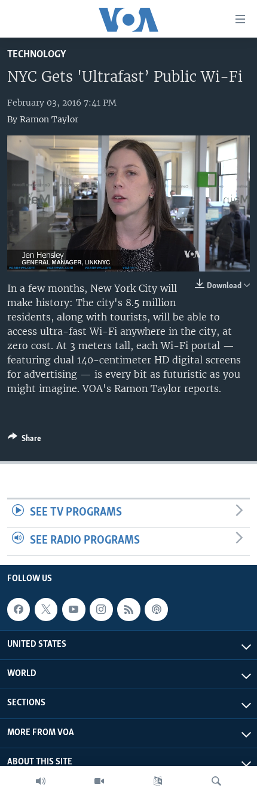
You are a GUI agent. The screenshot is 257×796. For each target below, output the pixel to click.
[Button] (24, 440)
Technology (36, 55)
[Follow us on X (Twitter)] (46, 609)
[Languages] (158, 781)
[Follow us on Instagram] (101, 609)
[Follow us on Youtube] (73, 609)
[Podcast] (156, 609)
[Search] (216, 781)
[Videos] (99, 781)
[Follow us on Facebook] (18, 609)
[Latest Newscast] (41, 781)
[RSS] (128, 609)
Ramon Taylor (49, 119)
